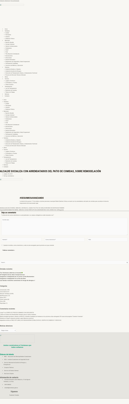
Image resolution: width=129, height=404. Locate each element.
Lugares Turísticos (10, 80)
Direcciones (8, 57)
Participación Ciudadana (11, 63)
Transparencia (8, 86)
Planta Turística (9, 84)
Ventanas (7, 31)
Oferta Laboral (3, 299)
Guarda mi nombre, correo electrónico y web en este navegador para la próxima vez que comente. (29, 245)
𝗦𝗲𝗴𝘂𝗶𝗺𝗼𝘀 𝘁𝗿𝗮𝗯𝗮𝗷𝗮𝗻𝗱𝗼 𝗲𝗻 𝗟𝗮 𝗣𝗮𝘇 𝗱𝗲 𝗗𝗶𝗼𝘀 (13, 278)
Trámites (7, 67)
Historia (7, 36)
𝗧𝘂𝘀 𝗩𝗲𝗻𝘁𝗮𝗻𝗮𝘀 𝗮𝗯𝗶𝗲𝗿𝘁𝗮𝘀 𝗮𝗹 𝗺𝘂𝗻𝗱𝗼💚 (11, 272)
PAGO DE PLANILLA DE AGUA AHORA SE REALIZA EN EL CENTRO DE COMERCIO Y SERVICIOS (36, 320)
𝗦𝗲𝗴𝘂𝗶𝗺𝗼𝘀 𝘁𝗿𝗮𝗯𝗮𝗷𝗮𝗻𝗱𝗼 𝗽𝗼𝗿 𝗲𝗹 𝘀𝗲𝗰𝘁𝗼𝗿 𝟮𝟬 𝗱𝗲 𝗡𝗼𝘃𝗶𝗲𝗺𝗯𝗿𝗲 (17, 276)
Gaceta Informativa (10, 59)
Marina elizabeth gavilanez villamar (9, 316)
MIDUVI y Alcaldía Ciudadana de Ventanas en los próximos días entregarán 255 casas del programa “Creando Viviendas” (51, 316)
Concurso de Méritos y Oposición (14, 65)
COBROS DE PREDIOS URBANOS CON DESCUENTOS (20, 312)
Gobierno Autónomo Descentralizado (9, 1)
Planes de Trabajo (10, 92)
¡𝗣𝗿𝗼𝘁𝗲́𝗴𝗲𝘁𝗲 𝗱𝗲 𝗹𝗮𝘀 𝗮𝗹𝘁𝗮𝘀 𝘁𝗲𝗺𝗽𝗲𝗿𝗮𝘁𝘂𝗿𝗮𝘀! (12, 274)
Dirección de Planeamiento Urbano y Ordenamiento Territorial (21, 73)
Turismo (7, 78)
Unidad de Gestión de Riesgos (13, 71)
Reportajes (3, 303)
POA (6, 52)
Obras (6, 77)
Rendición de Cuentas (11, 90)
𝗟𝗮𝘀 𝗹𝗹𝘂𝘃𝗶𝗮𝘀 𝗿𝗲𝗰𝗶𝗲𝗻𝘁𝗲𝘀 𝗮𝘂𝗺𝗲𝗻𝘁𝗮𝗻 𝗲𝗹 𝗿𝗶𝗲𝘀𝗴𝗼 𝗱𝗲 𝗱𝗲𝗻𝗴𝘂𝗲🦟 (17, 280)
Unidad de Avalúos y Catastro (13, 69)
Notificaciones (4, 295)
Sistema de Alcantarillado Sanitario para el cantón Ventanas (20, 314)
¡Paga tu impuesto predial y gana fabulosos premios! (20, 318)
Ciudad (7, 33)
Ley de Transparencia (10, 88)
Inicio (6, 29)
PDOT (7, 50)
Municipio (7, 40)
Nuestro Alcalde (9, 42)
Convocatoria (3, 291)
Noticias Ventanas (4, 293)
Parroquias (8, 34)
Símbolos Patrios (9, 38)
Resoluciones (9, 56)
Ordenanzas (8, 48)
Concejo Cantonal (9, 44)
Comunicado (3, 290)
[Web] (107, 240)
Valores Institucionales (11, 46)
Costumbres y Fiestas (11, 82)
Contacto (7, 96)
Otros (1, 301)
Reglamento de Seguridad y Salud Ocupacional (17, 61)
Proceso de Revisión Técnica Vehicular (15, 75)
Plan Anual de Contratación (12, 54)
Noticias (7, 94)
